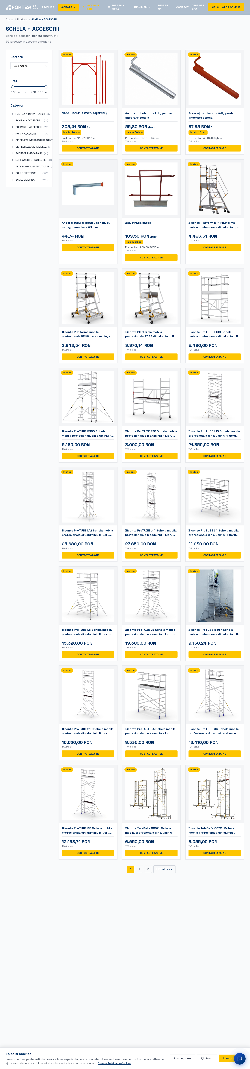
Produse (48, 7)
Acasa (9, 19)
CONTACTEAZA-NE (88, 148)
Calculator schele (226, 7)
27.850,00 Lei (39, 92)
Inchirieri (141, 7)
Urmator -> (164, 869)
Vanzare (66, 7)
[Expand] (12, 114)
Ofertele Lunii (92, 7)
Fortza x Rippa (118, 7)
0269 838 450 (198, 7)
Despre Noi (163, 7)
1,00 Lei (15, 92)
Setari (209, 1058)
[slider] (12, 86)
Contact (182, 7)
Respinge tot (182, 1058)
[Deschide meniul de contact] (240, 1059)
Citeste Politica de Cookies (114, 1063)
